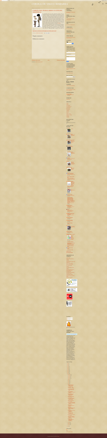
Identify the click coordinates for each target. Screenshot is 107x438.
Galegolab (67, 110)
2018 (68, 365)
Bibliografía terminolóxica (69, 277)
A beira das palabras (70, 134)
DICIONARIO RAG (68, 271)
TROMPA (72, 146)
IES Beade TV (68, 109)
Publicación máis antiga (61, 60)
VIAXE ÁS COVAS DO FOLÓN (70, 18)
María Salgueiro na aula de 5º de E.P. (73, 227)
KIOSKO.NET (68, 99)
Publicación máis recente (36, 60)
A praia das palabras (70, 220)
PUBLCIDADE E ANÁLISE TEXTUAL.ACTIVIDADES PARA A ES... (71, 417)
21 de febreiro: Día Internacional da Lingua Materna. (71, 159)
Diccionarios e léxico (68, 273)
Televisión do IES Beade (70, 173)
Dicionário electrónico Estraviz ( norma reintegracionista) (70, 270)
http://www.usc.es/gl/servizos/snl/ (70, 24)
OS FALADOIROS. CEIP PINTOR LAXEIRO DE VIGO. (71, 390)
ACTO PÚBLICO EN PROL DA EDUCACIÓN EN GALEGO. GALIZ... (71, 399)
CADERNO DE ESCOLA (70, 181)
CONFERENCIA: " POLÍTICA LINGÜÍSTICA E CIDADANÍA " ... (71, 411)
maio (68, 382)
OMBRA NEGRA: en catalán (70, 94)
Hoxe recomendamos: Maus (73, 190)
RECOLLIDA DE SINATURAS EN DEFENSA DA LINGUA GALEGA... (71, 403)
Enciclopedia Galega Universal (70, 267)
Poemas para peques (70, 217)
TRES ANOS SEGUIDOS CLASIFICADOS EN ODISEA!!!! (73, 163)
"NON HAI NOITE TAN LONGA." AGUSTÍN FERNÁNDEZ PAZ (70, 385)
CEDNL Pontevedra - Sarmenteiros (70, 205)
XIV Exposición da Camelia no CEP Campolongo (70, 207)
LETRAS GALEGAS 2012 (70, 232)
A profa (68, 209)
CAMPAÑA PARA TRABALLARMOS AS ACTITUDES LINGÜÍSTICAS (71, 420)
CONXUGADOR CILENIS (69, 274)
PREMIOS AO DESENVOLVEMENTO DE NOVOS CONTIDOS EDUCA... (71, 408)
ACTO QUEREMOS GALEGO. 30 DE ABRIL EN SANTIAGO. (71, 392)
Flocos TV (67, 111)
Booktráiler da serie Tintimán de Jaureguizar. (71, 415)
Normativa (67, 260)
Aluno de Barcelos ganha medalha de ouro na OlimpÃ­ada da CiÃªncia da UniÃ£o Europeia (71, 179)
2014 (68, 370)
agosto (69, 379)
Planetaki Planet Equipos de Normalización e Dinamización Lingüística (71, 244)
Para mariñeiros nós (68, 106)
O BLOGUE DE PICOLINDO (70, 140)
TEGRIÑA (68, 128)
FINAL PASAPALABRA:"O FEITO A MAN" (73, 142)
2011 (68, 373)
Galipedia (67, 266)
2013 (68, 371)
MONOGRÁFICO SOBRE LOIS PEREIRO (71, 396)
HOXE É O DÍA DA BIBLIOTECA (73, 153)
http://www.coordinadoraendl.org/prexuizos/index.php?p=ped (44, 30)
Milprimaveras (69, 251)
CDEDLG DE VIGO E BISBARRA (50, 4)
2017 (68, 366)
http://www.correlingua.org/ (69, 28)
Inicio (48, 60)
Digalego (67, 268)
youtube (67, 103)
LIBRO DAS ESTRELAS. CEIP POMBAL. (71, 401)
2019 (68, 364)
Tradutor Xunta (68, 257)
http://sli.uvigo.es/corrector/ (69, 264)
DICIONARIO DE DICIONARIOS (70, 272)
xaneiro (69, 424)
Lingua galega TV (68, 107)
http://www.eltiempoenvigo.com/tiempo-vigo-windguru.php (70, 89)
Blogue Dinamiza (69, 231)
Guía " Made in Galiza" (69, 265)
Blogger (58, 436)
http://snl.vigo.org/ (68, 33)
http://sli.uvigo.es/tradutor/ (69, 263)
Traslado (68, 223)
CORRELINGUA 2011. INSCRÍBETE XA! (70, 413)
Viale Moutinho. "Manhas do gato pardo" (73, 169)
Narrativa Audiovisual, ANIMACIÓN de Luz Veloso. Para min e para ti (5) (70, 211)
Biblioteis (68, 188)
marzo (69, 422)
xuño (68, 381)
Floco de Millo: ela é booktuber (70, 195)
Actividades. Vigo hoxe (70, 241)
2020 (68, 363)
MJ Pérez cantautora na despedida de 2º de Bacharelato (71, 174)
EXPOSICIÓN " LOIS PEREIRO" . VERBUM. (71, 387)
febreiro (69, 423)
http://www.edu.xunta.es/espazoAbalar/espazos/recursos (70, 37)
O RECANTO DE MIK (70, 252)
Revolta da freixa (69, 167)
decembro (69, 374)
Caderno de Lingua (69, 194)
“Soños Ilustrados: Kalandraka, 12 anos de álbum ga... (71, 406)
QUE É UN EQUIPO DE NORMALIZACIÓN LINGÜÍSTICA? (71, 395)
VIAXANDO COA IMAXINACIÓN (73, 135)
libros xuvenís (68, 108)
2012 (68, 372)
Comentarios (69, 319)
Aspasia (68, 161)
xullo (68, 380)
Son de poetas (68, 105)
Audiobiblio (68, 225)
